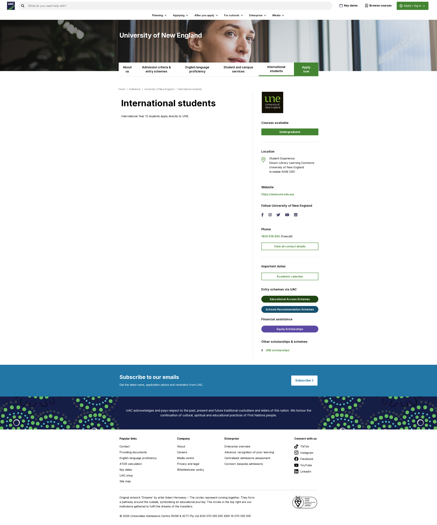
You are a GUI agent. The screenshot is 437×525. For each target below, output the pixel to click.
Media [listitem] (276, 15)
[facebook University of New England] (262, 215)
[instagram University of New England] (270, 215)
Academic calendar (290, 276)
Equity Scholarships (290, 329)
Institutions (135, 89)
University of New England (159, 89)
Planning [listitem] (157, 15)
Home (122, 89)
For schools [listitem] (231, 15)
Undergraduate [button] (289, 132)
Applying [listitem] (179, 15)
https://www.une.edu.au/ (277, 194)
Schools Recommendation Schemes (290, 309)
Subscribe (303, 380)
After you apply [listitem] (204, 15)
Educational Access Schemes (290, 299)
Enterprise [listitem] (256, 15)
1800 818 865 (270, 236)
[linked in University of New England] (295, 215)
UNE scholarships (277, 350)
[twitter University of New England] (278, 215)
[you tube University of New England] (287, 215)
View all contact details (290, 246)
